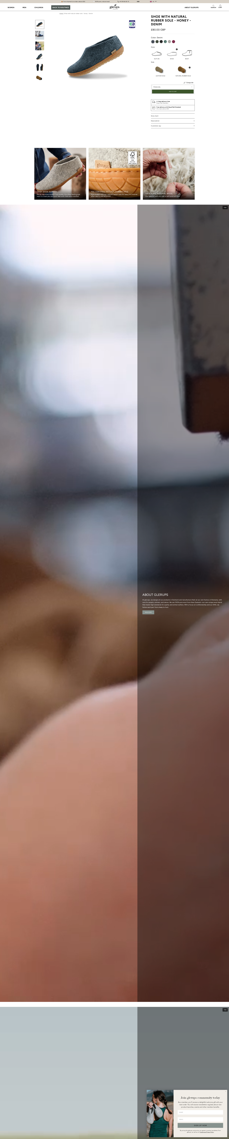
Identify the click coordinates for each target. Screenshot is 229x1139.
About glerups (192, 7)
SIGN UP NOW (200, 1125)
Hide (225, 207)
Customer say (156, 126)
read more (148, 612)
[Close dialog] (225, 1091)
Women (11, 7)
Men (24, 7)
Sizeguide (189, 82)
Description (155, 121)
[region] (114, 174)
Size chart (154, 116)
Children (38, 7)
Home (61, 13)
